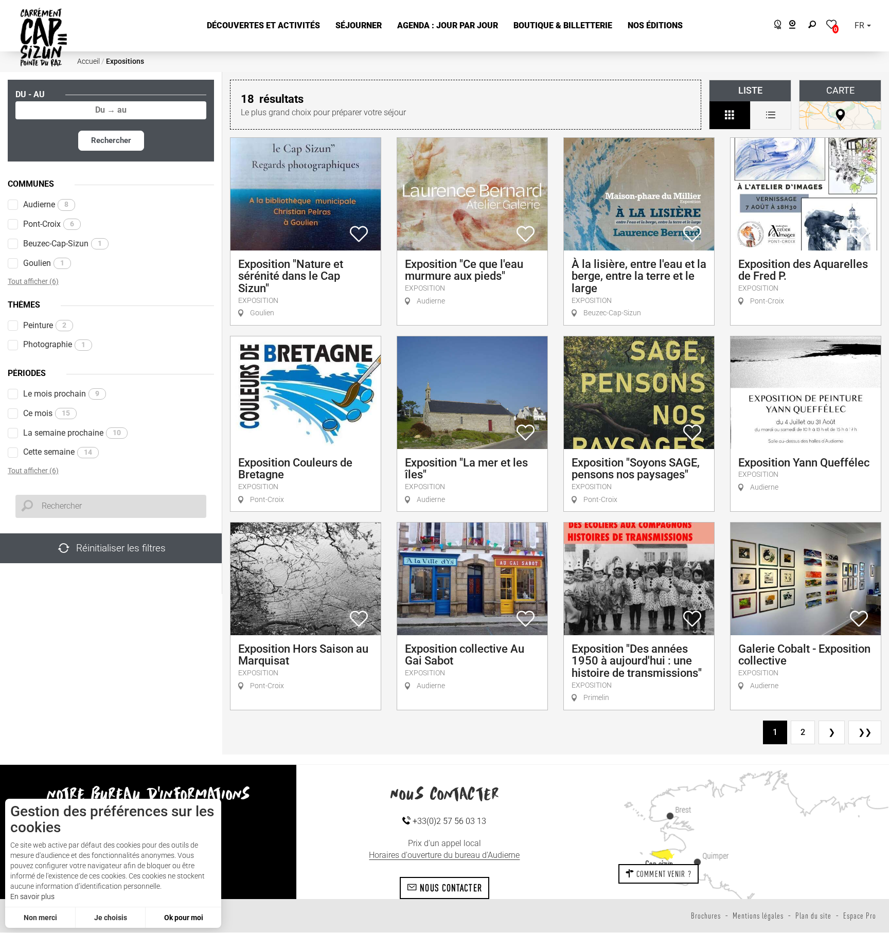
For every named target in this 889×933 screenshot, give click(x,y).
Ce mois (46, 413)
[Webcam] (798, 26)
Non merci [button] (40, 917)
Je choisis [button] (110, 917)
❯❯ (865, 732)
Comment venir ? (662, 873)
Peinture (44, 325)
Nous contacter (449, 887)
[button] (263, 25)
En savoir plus (32, 896)
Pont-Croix (48, 224)
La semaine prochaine (72, 433)
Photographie (54, 344)
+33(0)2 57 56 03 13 (448, 821)
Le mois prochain (61, 394)
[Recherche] (814, 26)
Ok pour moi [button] (183, 917)
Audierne (45, 204)
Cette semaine (57, 452)
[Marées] (775, 26)
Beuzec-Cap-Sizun (62, 243)
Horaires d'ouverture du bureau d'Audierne (444, 855)
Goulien (43, 263)
